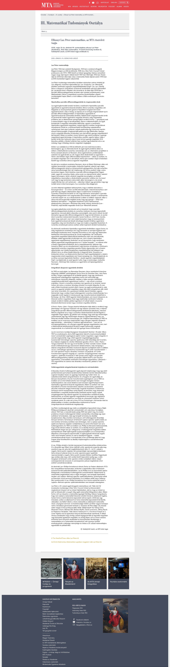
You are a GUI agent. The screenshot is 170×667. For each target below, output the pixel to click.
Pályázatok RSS (77, 608)
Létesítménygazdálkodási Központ (53, 619)
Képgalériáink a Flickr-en (84, 625)
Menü (44, 30)
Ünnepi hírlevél (47, 602)
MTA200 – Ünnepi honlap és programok (51, 583)
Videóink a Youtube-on (83, 622)
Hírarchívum (46, 635)
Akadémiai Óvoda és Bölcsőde (52, 623)
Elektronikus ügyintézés (50, 616)
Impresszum (46, 607)
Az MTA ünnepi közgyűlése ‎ (94, 582)
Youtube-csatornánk (49, 645)
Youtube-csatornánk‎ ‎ (118, 581)
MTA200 (75, 6)
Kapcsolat (105, 2)
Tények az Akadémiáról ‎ (70, 582)
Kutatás (94, 6)
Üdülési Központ (47, 621)
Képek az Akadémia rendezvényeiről (54, 647)
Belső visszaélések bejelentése (52, 614)
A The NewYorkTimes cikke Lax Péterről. (65, 538)
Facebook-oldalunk (82, 620)
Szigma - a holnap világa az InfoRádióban (56, 652)
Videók (126, 6)
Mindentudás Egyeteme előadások (53, 664)
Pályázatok (102, 6)
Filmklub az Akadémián (49, 659)
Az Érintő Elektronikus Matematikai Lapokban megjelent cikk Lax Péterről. (76, 542)
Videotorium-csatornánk (50, 662)
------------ (46, 633)
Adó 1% (45, 628)
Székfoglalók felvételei (49, 650)
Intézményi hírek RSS (79, 610)
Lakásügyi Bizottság (49, 626)
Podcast (111, 6)
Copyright (45, 609)
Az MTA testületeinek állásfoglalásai (54, 643)
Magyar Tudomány (48, 638)
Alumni (119, 6)
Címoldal (43, 15)
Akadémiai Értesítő (48, 640)
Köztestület (84, 6)
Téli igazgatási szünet (49, 631)
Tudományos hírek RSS (79, 613)
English (114, 2)
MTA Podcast (46, 655)
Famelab (45, 657)
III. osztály (59, 15)
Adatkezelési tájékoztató (50, 611)
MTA (69, 6)
